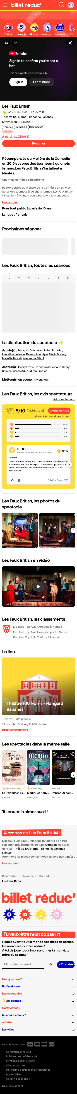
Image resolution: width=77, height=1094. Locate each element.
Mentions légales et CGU (20, 1060)
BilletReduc (9, 876)
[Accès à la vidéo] (70, 43)
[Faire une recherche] (62, 5)
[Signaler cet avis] (19, 480)
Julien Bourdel (52, 350)
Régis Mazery (57, 354)
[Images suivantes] (73, 530)
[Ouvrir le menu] (6, 5)
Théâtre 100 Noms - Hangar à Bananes (27, 117)
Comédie (51, 845)
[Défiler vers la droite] (74, 30)
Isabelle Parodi (12, 358)
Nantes (7, 853)
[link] (8, 29)
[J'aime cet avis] (12, 480)
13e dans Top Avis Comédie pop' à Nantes (40, 632)
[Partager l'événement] (6, 43)
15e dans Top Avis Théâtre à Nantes (36, 637)
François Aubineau (30, 350)
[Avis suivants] (69, 464)
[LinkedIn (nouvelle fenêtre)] (56, 914)
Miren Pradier (38, 371)
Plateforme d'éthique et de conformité (28, 1069)
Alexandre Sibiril (33, 358)
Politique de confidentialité (21, 1056)
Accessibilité (13, 1074)
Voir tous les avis (64, 399)
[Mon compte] (71, 5)
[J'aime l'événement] (15, 43)
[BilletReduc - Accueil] (26, 5)
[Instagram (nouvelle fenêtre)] (41, 914)
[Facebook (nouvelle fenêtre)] (9, 914)
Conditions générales (18, 1051)
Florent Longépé (37, 354)
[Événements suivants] (73, 775)
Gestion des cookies (18, 1078)
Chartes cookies (15, 1065)
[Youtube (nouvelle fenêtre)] (25, 914)
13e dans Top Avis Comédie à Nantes (37, 627)
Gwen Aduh (20, 371)
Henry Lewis (26, 367)
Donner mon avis (59, 410)
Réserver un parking (15, 730)
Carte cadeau (11, 1008)
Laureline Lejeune (13, 354)
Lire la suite (9, 202)
